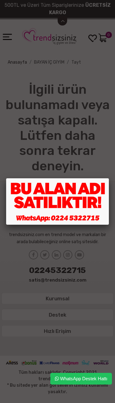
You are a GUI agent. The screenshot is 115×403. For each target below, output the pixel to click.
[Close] (108, 178)
